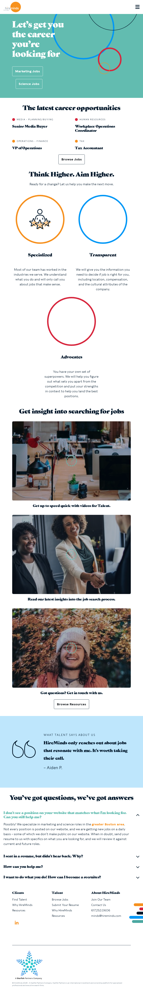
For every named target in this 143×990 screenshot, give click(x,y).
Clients (18, 893)
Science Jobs (29, 84)
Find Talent (19, 899)
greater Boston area (108, 824)
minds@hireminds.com (106, 915)
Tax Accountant (89, 148)
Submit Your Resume (65, 905)
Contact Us (98, 905)
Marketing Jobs (27, 71)
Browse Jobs (71, 159)
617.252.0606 (100, 910)
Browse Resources (71, 704)
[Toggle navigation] (139, 7)
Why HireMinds (22, 905)
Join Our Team (101, 899)
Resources (18, 910)
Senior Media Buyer (29, 126)
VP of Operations (27, 148)
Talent (57, 893)
